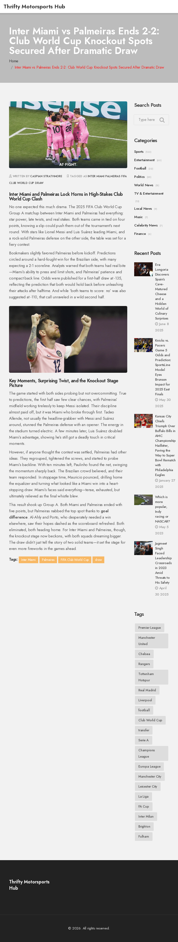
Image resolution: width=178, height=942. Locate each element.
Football (140, 168)
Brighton (144, 826)
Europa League (149, 766)
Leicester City (147, 786)
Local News (143, 208)
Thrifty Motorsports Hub (34, 6)
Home (13, 61)
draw (39, 183)
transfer (143, 730)
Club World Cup (150, 720)
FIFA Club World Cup (75, 559)
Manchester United (146, 640)
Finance (140, 233)
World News (143, 185)
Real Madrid (147, 690)
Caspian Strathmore (46, 176)
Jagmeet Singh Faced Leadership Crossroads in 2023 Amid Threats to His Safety (163, 563)
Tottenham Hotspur (146, 677)
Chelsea (144, 654)
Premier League (149, 627)
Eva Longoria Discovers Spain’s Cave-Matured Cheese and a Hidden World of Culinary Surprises (162, 291)
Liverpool (145, 700)
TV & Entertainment (148, 193)
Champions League (146, 753)
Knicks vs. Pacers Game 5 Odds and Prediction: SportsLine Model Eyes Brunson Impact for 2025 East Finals (163, 367)
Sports (138, 151)
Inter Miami (96, 176)
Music (138, 217)
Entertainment (144, 160)
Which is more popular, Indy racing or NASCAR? (162, 509)
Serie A (143, 740)
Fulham (143, 836)
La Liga (143, 796)
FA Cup (143, 806)
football (144, 710)
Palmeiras (112, 176)
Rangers (144, 664)
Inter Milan (146, 816)
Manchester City (149, 776)
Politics (139, 176)
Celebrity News (145, 225)
